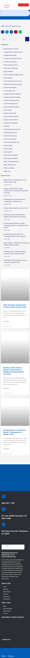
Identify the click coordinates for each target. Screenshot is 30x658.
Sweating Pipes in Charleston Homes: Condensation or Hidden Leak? (14, 432)
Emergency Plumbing (10, 87)
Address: (4, 513)
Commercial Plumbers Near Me (13, 58)
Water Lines (7, 171)
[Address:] (4, 509)
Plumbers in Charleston (10, 123)
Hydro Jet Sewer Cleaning (11, 107)
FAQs (3, 656)
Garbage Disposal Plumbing (12, 97)
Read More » (6, 321)
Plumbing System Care (10, 132)
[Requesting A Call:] (4, 496)
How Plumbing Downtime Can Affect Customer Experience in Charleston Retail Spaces (16, 225)
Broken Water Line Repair (11, 49)
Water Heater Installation (11, 158)
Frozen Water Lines (9, 90)
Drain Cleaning (8, 71)
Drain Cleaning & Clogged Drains (13, 74)
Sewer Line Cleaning (10, 139)
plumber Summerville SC (11, 119)
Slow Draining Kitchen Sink (12, 142)
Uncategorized (8, 152)
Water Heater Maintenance (11, 161)
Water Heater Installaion (11, 155)
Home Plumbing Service (11, 103)
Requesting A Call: (7, 500)
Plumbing (6, 126)
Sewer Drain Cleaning (10, 136)
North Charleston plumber (11, 116)
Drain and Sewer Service (11, 65)
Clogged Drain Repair (10, 55)
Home (2, 26)
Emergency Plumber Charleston (13, 84)
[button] (1, 17)
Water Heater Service (10, 164)
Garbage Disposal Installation (12, 94)
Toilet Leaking (8, 148)
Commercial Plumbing (10, 61)
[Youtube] (3, 642)
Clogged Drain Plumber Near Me (13, 52)
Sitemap (10, 656)
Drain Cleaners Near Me (11, 68)
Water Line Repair (9, 168)
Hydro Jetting (8, 110)
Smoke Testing (8, 145)
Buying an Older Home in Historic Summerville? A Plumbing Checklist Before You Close (16, 190)
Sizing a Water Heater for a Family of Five (16, 208)
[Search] (27, 39)
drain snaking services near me (13, 81)
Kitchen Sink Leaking (10, 113)
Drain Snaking (8, 78)
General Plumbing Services (12, 100)
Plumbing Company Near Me (12, 129)
